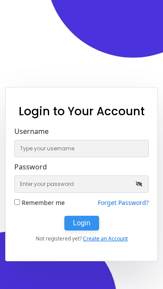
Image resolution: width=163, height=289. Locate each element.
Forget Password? (123, 202)
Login (81, 223)
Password (30, 167)
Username (31, 131)
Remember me (43, 202)
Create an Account (105, 238)
